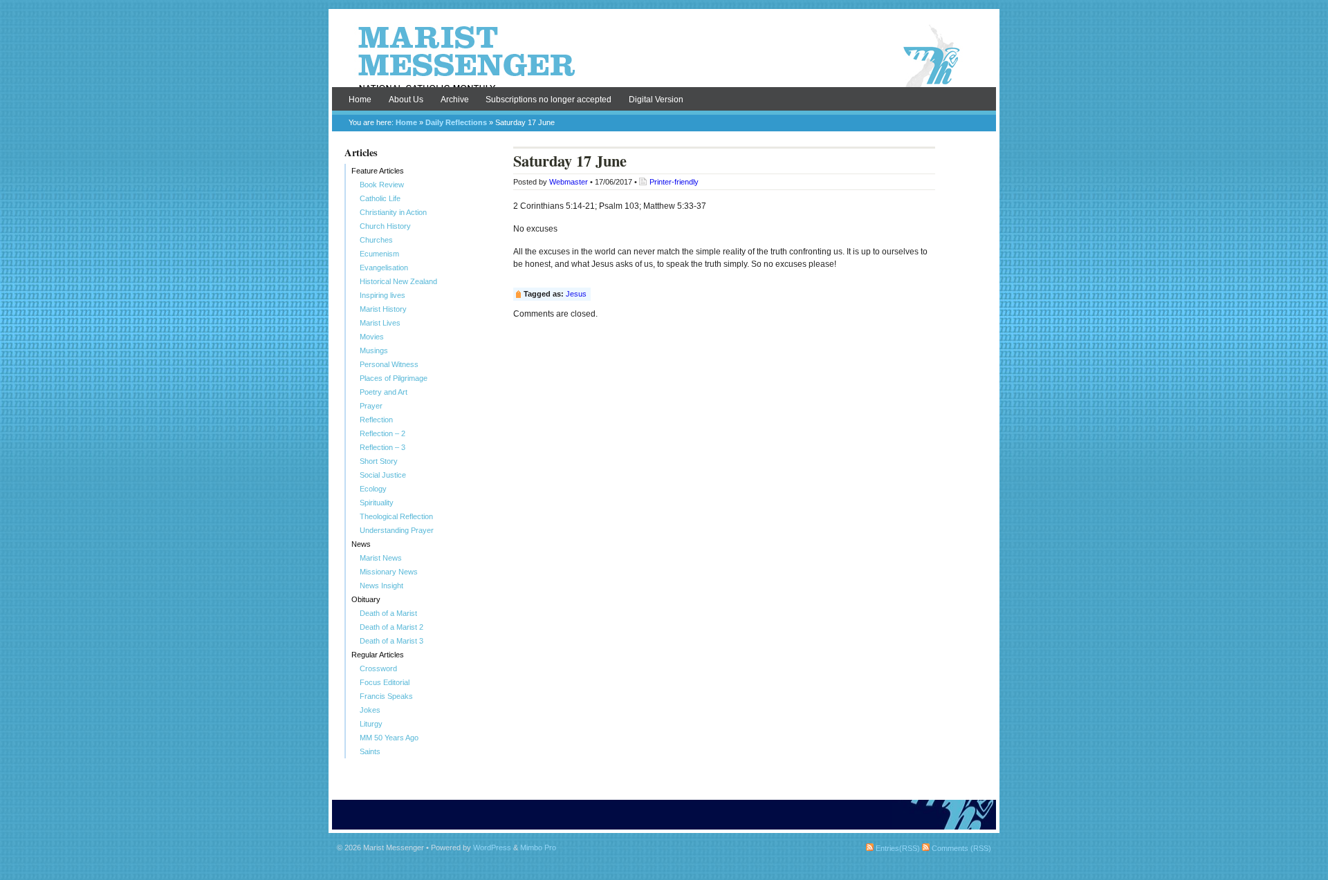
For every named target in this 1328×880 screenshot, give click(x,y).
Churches (376, 240)
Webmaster (568, 182)
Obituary (365, 599)
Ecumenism (379, 254)
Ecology (373, 489)
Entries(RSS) (897, 848)
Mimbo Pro (538, 847)
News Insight (381, 585)
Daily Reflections (456, 122)
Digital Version (656, 99)
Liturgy (371, 724)
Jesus (576, 294)
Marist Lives (380, 323)
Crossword (378, 668)
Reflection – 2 (382, 433)
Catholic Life (380, 198)
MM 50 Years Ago (389, 737)
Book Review (382, 184)
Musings (374, 350)
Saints (370, 751)
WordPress (492, 847)
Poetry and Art (383, 392)
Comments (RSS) (960, 848)
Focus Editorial (384, 682)
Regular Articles (377, 654)
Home (360, 99)
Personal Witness (389, 364)
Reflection (376, 419)
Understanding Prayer (397, 530)
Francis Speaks (386, 696)
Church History (385, 226)
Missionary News (389, 572)
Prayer (371, 406)
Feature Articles (377, 171)
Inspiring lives (382, 295)
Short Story (379, 461)
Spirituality (377, 502)
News (361, 544)
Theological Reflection (396, 516)
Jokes (370, 710)
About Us (406, 99)
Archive (455, 99)
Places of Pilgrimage (393, 378)
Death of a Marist (388, 613)
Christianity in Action (393, 212)
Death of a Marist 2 (391, 627)
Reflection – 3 (382, 447)
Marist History (383, 309)
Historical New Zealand (398, 281)
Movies (372, 337)
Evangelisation (384, 267)
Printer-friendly (674, 182)
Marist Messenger (664, 56)
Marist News (381, 558)
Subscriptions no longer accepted (548, 99)
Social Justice (383, 475)
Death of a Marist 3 (391, 641)
